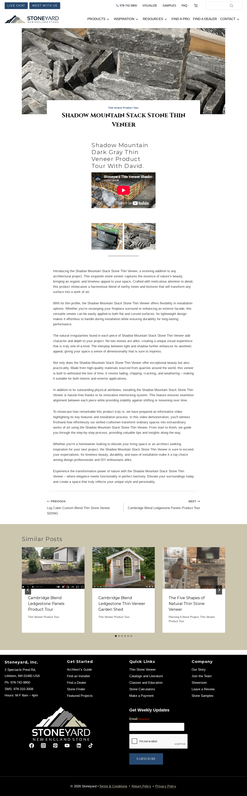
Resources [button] (153, 19)
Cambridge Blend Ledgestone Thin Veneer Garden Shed (121, 604)
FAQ (184, 5)
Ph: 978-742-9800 (17, 682)
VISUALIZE (149, 5)
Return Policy (141, 786)
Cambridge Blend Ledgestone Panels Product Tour (164, 505)
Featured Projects (80, 696)
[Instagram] (43, 746)
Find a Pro (181, 19)
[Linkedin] (79, 746)
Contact (227, 19)
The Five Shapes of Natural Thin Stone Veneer (187, 604)
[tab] (116, 636)
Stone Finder (76, 689)
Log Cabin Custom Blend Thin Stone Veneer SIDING (78, 507)
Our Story (199, 669)
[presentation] (53, 568)
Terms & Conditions (113, 786)
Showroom (199, 682)
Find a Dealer (205, 19)
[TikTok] (91, 746)
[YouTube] (67, 746)
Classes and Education (145, 682)
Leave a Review (203, 689)
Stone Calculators (142, 689)
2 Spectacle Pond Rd (20, 670)
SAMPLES (169, 5)
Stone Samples (202, 696)
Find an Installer (78, 676)
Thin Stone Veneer (142, 669)
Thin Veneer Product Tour (123, 108)
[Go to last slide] (28, 590)
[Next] (219, 590)
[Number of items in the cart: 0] (196, 6)
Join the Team (202, 676)
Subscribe (146, 759)
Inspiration (124, 19)
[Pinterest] (55, 746)
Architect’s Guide (79, 669)
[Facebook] (32, 746)
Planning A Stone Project (184, 617)
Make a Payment (141, 696)
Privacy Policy (165, 786)
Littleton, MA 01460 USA (22, 676)
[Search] (231, 5)
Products (96, 19)
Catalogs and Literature (146, 676)
